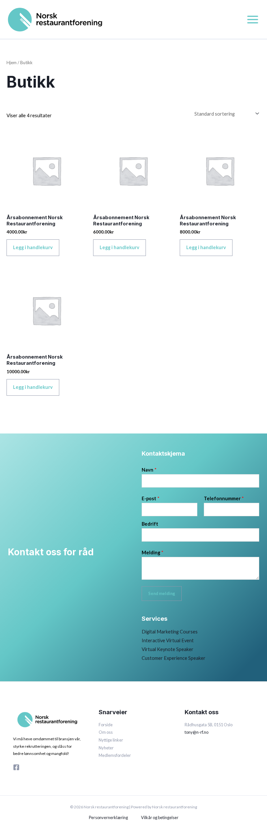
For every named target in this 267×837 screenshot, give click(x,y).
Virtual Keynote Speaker (167, 649)
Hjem (12, 62)
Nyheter (106, 747)
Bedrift (150, 524)
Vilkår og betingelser (159, 817)
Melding (152, 552)
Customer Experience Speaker (173, 658)
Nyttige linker (111, 740)
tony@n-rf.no (196, 732)
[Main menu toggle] (252, 19)
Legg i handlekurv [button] (33, 247)
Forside (106, 724)
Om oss (106, 732)
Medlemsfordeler (115, 755)
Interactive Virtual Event (168, 640)
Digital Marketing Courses (170, 631)
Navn (149, 470)
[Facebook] (16, 767)
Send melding (161, 593)
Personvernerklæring (108, 817)
